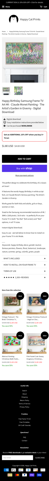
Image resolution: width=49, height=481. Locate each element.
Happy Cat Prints (30, 465)
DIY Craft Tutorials (24, 425)
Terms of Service (24, 403)
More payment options (24, 175)
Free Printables (24, 422)
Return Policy (24, 400)
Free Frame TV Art (25, 419)
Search (24, 390)
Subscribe (40, 457)
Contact (24, 440)
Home (4, 31)
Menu (7, 7)
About (24, 394)
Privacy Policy (24, 407)
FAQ (24, 437)
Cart (45, 7)
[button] (24, 258)
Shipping (24, 397)
